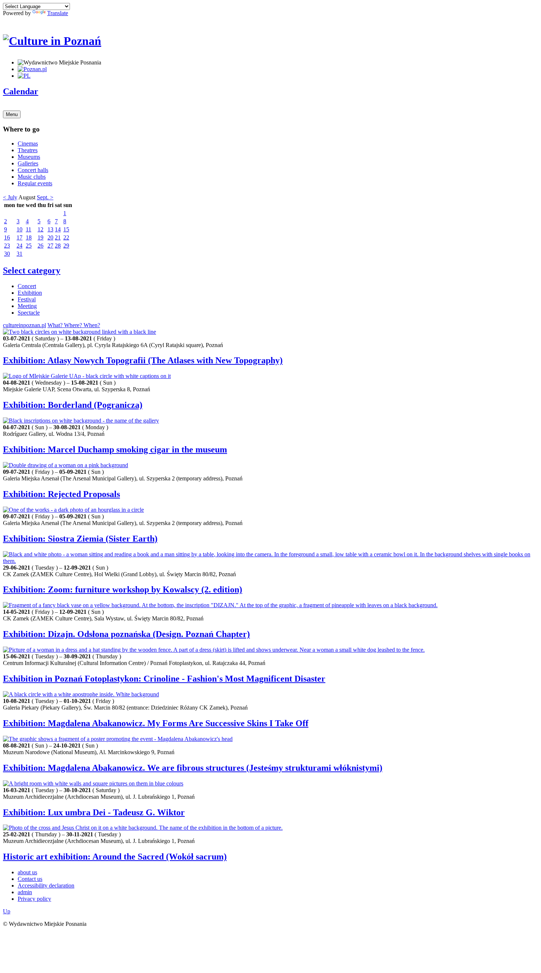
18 (29, 237)
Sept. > (45, 197)
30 (7, 254)
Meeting (27, 306)
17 (19, 237)
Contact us (30, 879)
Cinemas (28, 143)
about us (27, 872)
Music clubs (32, 177)
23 (7, 245)
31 (19, 254)
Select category (31, 270)
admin (25, 892)
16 (7, 237)
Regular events (35, 183)
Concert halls (33, 170)
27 (50, 245)
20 (50, 237)
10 (19, 229)
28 (58, 245)
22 (66, 237)
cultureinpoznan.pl (24, 325)
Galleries (28, 163)
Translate (57, 13)
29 (66, 245)
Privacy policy (34, 899)
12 (40, 229)
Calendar (20, 91)
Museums (29, 157)
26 (40, 245)
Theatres (28, 150)
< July (10, 197)
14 (58, 229)
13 (50, 229)
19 (40, 237)
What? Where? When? (73, 325)
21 (58, 237)
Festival (27, 299)
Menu (12, 114)
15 (66, 229)
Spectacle (29, 312)
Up (6, 911)
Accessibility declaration (46, 885)
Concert (27, 286)
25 (29, 245)
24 (19, 245)
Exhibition (30, 293)
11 (28, 229)
